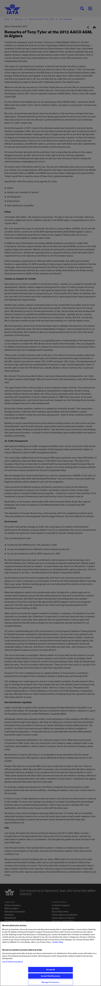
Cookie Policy (57, 942)
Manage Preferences (50, 982)
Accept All (50, 969)
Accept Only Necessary (50, 976)
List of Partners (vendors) (12, 962)
